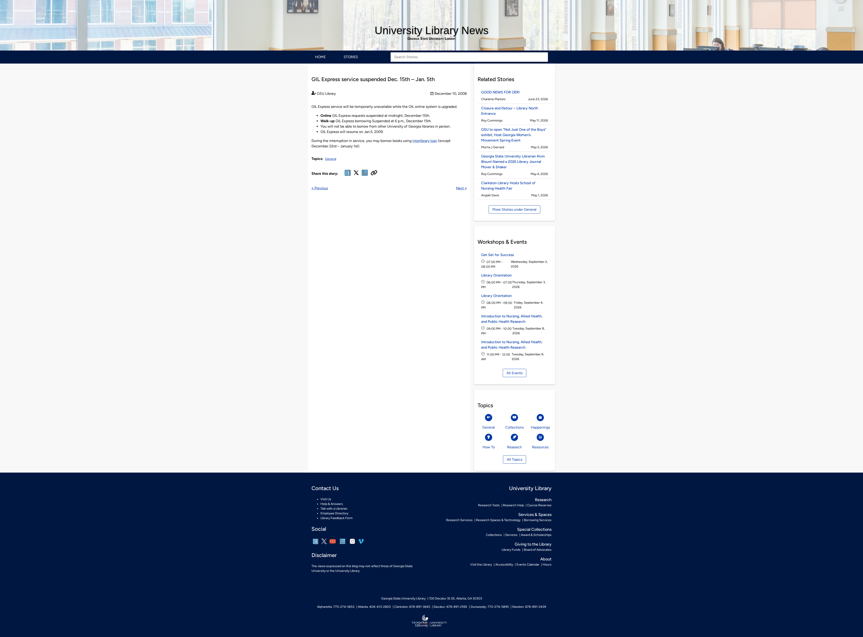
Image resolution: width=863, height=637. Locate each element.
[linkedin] (342, 544)
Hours (547, 564)
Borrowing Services (538, 520)
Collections (494, 535)
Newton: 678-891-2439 (529, 607)
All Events (515, 373)
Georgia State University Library (431, 39)
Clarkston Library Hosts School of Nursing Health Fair (508, 185)
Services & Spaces (535, 514)
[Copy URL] (374, 173)
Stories (351, 57)
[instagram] (352, 544)
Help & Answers (331, 504)
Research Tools (489, 505)
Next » (461, 188)
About (546, 559)
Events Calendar (527, 564)
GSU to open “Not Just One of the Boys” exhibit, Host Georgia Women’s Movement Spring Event (513, 134)
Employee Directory (334, 513)
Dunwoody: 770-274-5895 (490, 607)
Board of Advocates (538, 550)
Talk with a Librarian (333, 509)
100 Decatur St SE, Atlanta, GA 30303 (455, 598)
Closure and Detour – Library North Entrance (509, 111)
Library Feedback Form (336, 518)
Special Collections (534, 529)
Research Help (513, 505)
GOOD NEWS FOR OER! (500, 92)
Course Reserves (539, 505)
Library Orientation (496, 275)
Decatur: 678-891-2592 (450, 607)
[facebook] (348, 175)
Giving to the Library (533, 544)
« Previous (319, 188)
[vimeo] (361, 543)
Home (320, 57)
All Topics (514, 459)
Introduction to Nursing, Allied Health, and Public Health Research (512, 319)
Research (543, 499)
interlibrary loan (424, 141)
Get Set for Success (497, 255)
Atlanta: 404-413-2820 (374, 607)
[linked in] (365, 175)
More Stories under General (514, 209)
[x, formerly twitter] (356, 174)
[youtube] (333, 544)
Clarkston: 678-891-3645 (412, 607)
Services (511, 535)
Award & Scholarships (536, 535)
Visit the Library (481, 564)
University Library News (432, 30)
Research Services (459, 520)
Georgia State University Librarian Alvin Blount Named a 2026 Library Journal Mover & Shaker (513, 161)
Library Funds (511, 550)
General (330, 159)
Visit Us (325, 499)
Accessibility (504, 564)
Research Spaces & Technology (498, 520)
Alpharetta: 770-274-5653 (335, 607)
